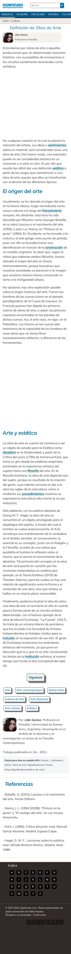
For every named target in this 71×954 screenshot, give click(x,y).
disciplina (9, 452)
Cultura (15, 20)
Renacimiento (52, 210)
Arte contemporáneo (29, 690)
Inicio (6, 20)
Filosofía (22, 14)
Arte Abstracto (39, 699)
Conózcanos (39, 915)
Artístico (32, 708)
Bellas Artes (56, 690)
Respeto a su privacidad (18, 915)
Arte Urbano (13, 708)
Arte (7, 690)
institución (32, 656)
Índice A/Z (7, 14)
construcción (54, 247)
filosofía (33, 471)
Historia (53, 14)
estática (58, 168)
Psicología (38, 14)
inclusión (9, 638)
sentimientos (57, 145)
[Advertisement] (35, 103)
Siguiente (35, 677)
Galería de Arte (14, 699)
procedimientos (33, 494)
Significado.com (13, 5)
